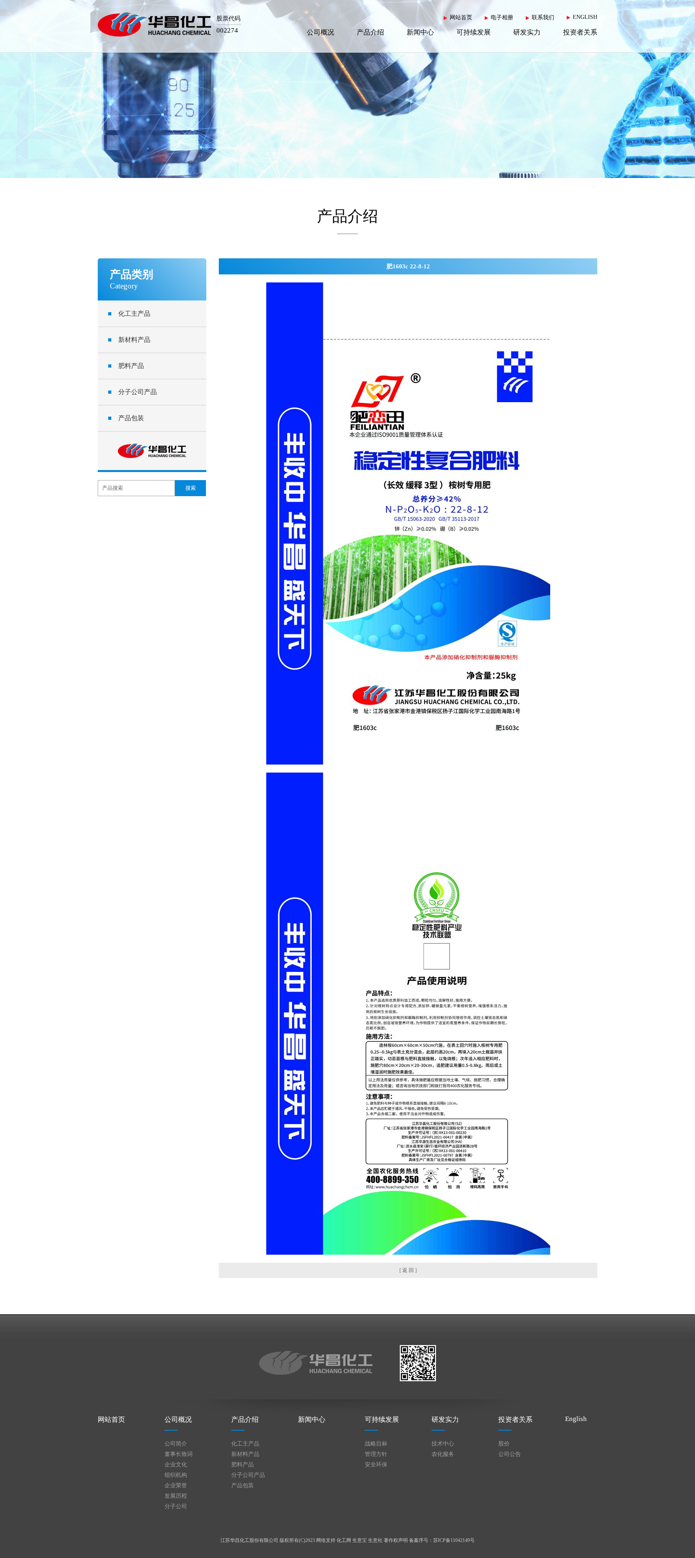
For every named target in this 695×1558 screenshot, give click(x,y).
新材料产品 (129, 339)
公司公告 (509, 1454)
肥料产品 (126, 365)
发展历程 (175, 1496)
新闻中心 (420, 32)
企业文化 (175, 1465)
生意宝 (359, 1540)
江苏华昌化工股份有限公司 (249, 1540)
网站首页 (461, 17)
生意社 (375, 1540)
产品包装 (126, 418)
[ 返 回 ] (408, 1270)
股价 (504, 1444)
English (576, 1419)
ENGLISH (585, 17)
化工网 (344, 1540)
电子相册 (502, 17)
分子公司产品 (132, 391)
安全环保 (376, 1465)
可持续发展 (473, 32)
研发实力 (527, 32)
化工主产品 (129, 313)
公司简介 (175, 1444)
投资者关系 (580, 32)
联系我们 (543, 17)
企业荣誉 (175, 1485)
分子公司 (175, 1506)
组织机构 (175, 1475)
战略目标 (376, 1444)
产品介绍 (370, 32)
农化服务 (443, 1454)
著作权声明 (396, 1540)
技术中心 (443, 1444)
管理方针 (376, 1454)
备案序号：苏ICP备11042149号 (442, 1540)
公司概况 (320, 32)
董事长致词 (178, 1454)
